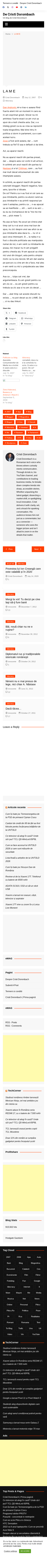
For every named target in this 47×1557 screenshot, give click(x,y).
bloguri (9, 422)
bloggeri (10, 417)
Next (36, 549)
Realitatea (35, 1316)
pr (20, 438)
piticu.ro (10, 1310)
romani (10, 1322)
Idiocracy (9, 101)
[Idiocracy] (32, 366)
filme (38, 1275)
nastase (19, 432)
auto (39, 1257)
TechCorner (14, 1090)
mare (8, 1293)
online (9, 1305)
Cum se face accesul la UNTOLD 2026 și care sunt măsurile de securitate (20, 848)
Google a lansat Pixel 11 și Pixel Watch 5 (22, 1398)
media (38, 1293)
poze (38, 1310)
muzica (10, 1299)
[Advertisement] (23, 60)
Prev (11, 549)
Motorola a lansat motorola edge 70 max (21, 1429)
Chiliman (22, 168)
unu (29, 438)
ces (20, 422)
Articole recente (17, 807)
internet (27, 1287)
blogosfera (24, 417)
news (37, 1299)
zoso (24, 443)
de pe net (10, 564)
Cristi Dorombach (12, 97)
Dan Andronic (10, 107)
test (38, 1322)
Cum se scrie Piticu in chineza (17, 1520)
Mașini (19, 1293)
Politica (9, 438)
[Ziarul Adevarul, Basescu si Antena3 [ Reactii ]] (11, 383)
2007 (9, 412)
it (35, 427)
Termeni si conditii (10, 3)
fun (24, 1281)
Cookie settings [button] (10, 1551)
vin (22, 1334)
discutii (32, 422)
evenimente (12, 1275)
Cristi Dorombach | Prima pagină (20, 997)
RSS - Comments (13, 1026)
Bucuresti (11, 1269)
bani (9, 1263)
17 (9, 716)
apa (19, 412)
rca (20, 1316)
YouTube (36, 1334)
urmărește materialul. (12, 1546)
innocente (12, 607)
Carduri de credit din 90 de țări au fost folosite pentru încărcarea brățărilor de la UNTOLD (22, 826)
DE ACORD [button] (25, 1551)
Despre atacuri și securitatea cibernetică (21, 1533)
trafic (20, 1328)
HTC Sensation (10, 1523)
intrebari (24, 427)
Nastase (7, 168)
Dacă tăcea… (13, 708)
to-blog (9, 1328)
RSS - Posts (11, 1022)
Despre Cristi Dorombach (31, 3)
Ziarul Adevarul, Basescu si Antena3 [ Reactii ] (11, 392)
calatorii (25, 1269)
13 (9, 610)
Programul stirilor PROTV (15, 1513)
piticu (38, 1305)
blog (29, 412)
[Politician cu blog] (12, 366)
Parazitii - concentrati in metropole (18, 1517)
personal (24, 1305)
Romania (25, 1322)
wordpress (11, 443)
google (37, 1281)
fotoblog (10, 1281)
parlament (34, 432)
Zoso (5, 141)
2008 (19, 1257)
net (24, 1299)
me (8, 432)
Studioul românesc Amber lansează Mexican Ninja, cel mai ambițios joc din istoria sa (21, 1100)
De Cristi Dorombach (18, 14)
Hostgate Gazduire (14, 1238)
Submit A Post (11, 985)
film (26, 1275)
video (9, 1334)
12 (9, 692)
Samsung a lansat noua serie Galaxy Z (21, 1423)
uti (39, 438)
